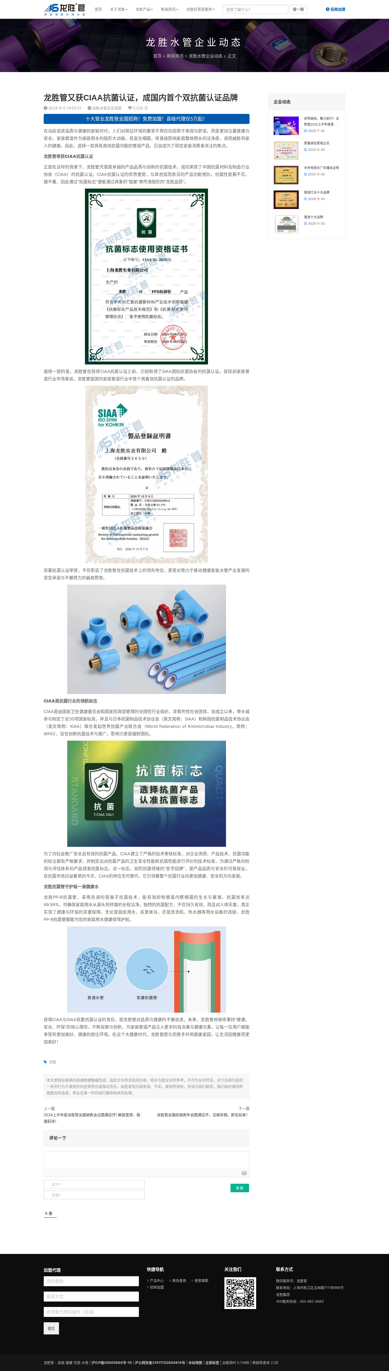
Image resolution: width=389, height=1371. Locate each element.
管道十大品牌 (313, 217)
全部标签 (212, 1362)
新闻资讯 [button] (168, 9)
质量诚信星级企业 (316, 143)
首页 (98, 9)
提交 (51, 1328)
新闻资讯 (175, 56)
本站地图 (195, 1362)
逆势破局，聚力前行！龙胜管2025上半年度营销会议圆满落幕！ (321, 122)
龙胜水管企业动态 (206, 56)
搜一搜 (298, 9)
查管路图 (201, 1280)
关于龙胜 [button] (117, 9)
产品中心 (157, 1280)
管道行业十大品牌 (316, 192)
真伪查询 (179, 1280)
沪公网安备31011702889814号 (160, 1362)
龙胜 (52, 1062)
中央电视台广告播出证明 (321, 168)
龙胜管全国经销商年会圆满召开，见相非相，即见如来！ (203, 1114)
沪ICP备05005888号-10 (112, 1362)
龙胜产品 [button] (142, 9)
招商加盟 (157, 1287)
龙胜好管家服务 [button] (199, 9)
